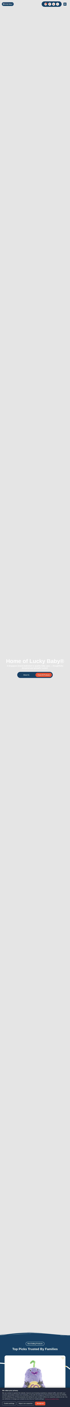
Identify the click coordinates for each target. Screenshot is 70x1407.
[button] (64, 4)
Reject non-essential (25, 1403)
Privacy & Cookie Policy (52, 1399)
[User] (53, 4)
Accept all (40, 1403)
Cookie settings (9, 1403)
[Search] (57, 4)
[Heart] (49, 4)
